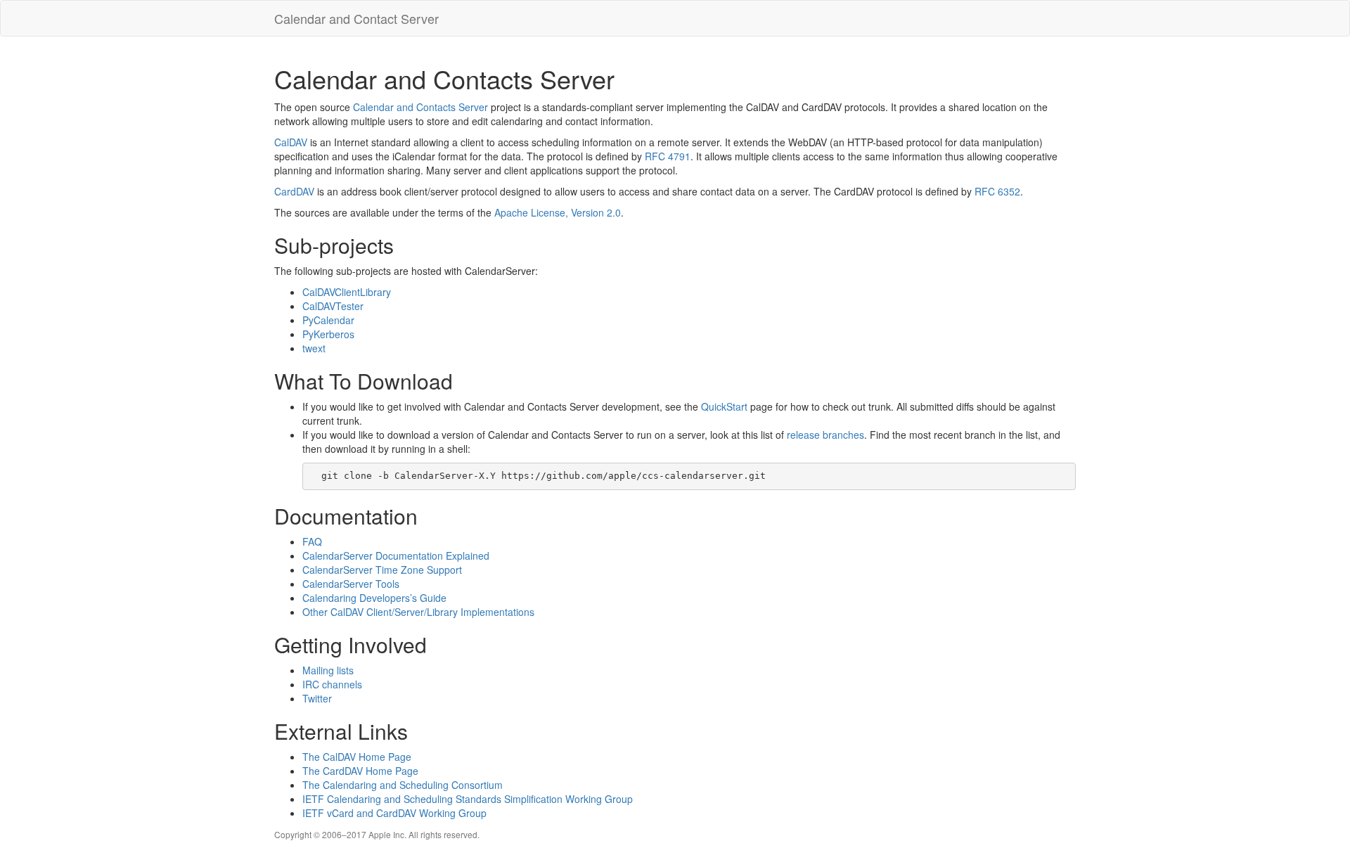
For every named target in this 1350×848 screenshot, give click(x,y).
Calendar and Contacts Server (420, 107)
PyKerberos (328, 334)
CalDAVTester (333, 306)
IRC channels (332, 684)
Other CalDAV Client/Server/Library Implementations (418, 612)
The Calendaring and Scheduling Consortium (402, 785)
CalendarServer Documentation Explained (395, 555)
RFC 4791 (667, 156)
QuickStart (724, 406)
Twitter (317, 698)
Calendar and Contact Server (356, 18)
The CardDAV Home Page (360, 771)
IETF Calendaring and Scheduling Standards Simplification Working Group (467, 799)
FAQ (312, 541)
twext (314, 348)
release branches (825, 435)
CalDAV (290, 142)
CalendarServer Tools (350, 584)
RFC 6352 (997, 191)
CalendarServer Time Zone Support (382, 570)
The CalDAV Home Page (356, 757)
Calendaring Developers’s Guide (374, 598)
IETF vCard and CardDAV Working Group (394, 813)
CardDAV (294, 191)
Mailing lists (328, 670)
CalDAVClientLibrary (346, 292)
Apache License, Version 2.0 (557, 212)
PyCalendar (328, 320)
